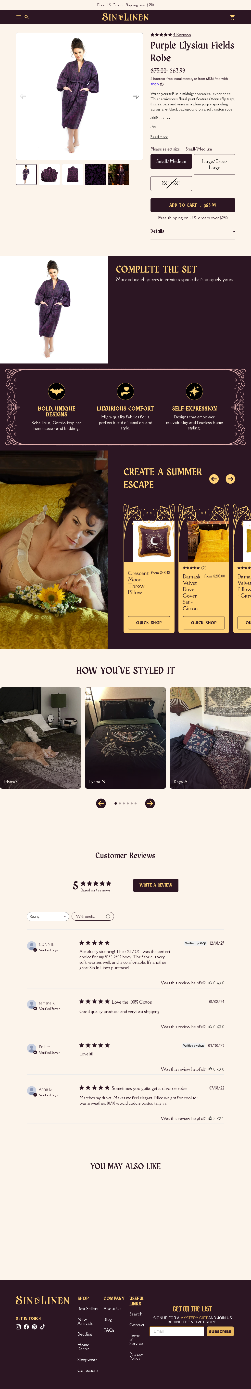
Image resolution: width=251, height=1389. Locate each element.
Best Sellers (87, 1308)
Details (157, 231)
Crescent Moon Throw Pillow (138, 583)
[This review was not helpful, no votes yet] (219, 983)
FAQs (108, 1330)
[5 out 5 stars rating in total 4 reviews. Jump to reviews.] (23, 1244)
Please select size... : (181, 149)
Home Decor (83, 1346)
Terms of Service (136, 1339)
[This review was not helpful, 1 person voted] (219, 1118)
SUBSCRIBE (220, 1331)
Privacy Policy (136, 1356)
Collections (88, 1370)
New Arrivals (85, 1321)
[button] (136, 96)
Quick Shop (149, 625)
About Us (112, 1308)
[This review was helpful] (210, 1118)
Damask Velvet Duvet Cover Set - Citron (192, 593)
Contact (136, 1324)
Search (135, 1314)
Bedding (84, 1334)
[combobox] (48, 916)
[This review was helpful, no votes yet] (210, 983)
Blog (107, 1319)
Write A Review (155, 885)
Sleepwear (87, 1359)
